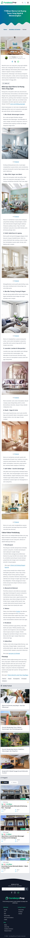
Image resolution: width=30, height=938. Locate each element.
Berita (5, 925)
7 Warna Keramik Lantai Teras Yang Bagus (17, 675)
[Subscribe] (26, 889)
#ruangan (24, 678)
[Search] (22, 2)
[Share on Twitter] (15, 61)
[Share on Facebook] (12, 61)
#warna (4, 678)
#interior (4, 681)
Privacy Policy (7, 915)
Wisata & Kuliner (8, 930)
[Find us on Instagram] (15, 892)
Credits (5, 919)
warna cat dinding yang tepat (17, 104)
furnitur (18, 611)
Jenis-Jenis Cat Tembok (14, 653)
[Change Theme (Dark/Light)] (25, 2)
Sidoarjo (20, 913)
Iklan (5, 913)
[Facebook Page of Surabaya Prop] (12, 892)
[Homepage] (9, 2)
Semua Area (21, 909)
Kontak (5, 909)
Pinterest (16, 161)
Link (5, 911)
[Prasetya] (6, 57)
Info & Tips (6, 926)
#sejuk (9, 678)
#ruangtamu (16, 678)
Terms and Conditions (8, 917)
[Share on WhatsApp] (18, 61)
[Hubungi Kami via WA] (18, 892)
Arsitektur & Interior (8, 928)
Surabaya (20, 911)
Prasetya (14, 57)
